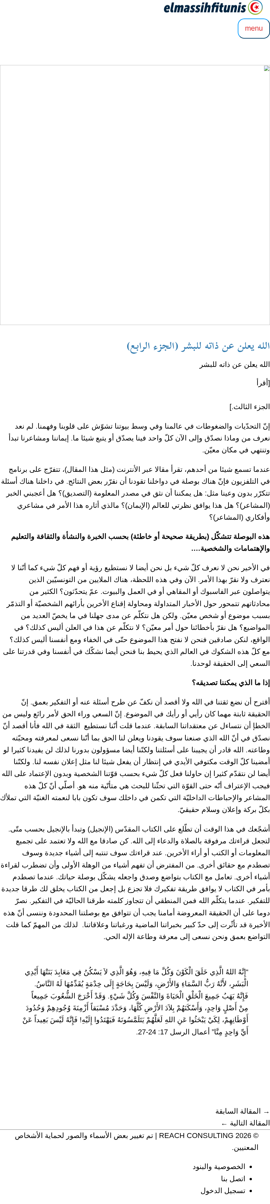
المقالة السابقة (242, 1111)
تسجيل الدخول (223, 1191)
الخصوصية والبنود (219, 1166)
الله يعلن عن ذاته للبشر (235, 364)
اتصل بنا (233, 1179)
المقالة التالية (245, 1123)
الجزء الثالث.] (250, 407)
